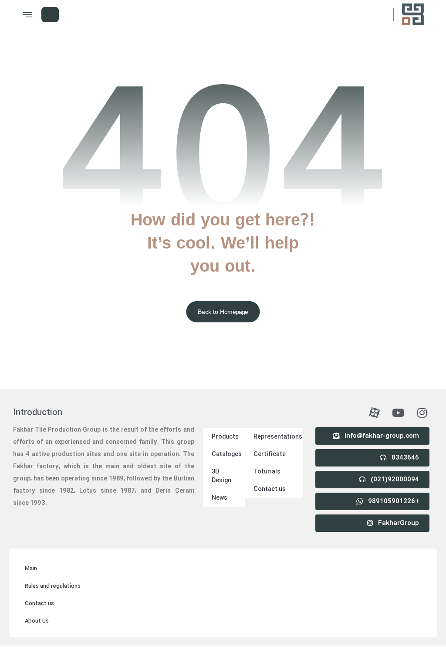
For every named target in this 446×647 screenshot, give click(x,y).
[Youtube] (398, 413)
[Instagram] (422, 413)
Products (225, 436)
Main (31, 569)
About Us (37, 621)
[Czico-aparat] (374, 413)
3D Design (221, 476)
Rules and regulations (53, 586)
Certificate (269, 454)
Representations (277, 436)
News (219, 498)
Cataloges (227, 454)
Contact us (269, 489)
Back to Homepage (223, 311)
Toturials (266, 471)
